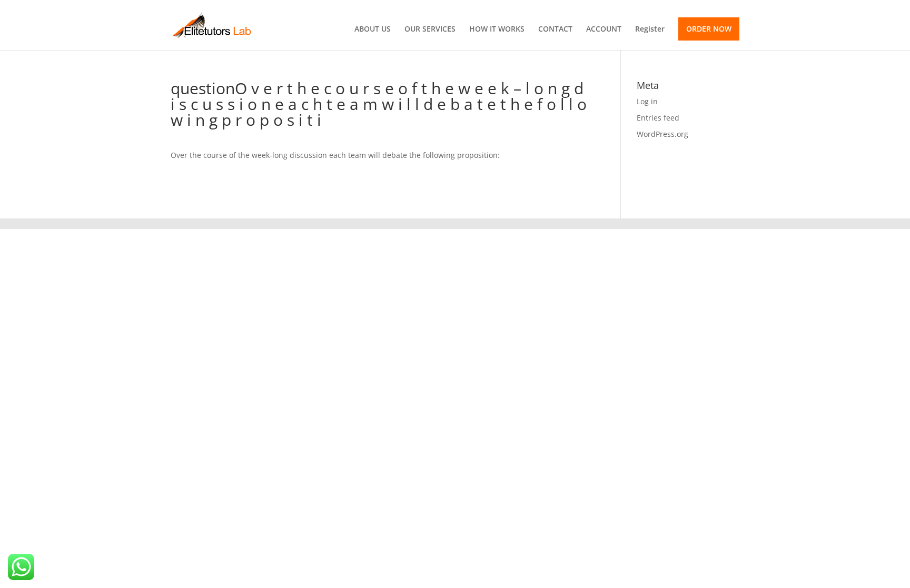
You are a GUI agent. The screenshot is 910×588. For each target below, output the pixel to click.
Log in (647, 101)
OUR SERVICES (430, 29)
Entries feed (658, 118)
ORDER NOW (708, 29)
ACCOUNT (603, 29)
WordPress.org (662, 134)
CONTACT (555, 29)
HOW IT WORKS (497, 29)
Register (650, 29)
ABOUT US (372, 29)
